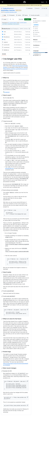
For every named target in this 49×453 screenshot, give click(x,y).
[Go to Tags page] (13, 19)
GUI (4, 34)
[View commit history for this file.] (29, 29)
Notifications (30, 8)
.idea (5, 31)
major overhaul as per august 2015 (21, 42)
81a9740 (21, 28)
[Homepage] (24, 2)
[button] (28, 210)
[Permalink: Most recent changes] (2, 368)
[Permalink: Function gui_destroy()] (2, 291)
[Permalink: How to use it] (2, 95)
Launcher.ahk (6, 44)
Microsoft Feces (17, 36)
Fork (37, 8)
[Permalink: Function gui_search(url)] (2, 296)
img (4, 39)
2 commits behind (22, 22)
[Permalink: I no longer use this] (2, 59)
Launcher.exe (6, 47)
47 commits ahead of (12, 22)
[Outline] (29, 54)
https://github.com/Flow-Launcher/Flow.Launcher (15, 68)
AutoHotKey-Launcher (8, 10)
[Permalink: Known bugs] (2, 352)
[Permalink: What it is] (2, 78)
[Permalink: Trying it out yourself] (2, 121)
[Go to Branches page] (10, 19)
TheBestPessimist (8, 8)
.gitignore (6, 42)
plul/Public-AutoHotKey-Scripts (11, 12)
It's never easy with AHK (19, 44)
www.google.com (9, 168)
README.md (6, 50)
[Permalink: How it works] (2, 272)
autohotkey (36, 24)
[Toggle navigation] (2, 2)
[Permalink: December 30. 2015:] (2, 371)
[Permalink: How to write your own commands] (2, 190)
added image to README (19, 39)
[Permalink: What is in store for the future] (2, 319)
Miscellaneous (7, 36)
